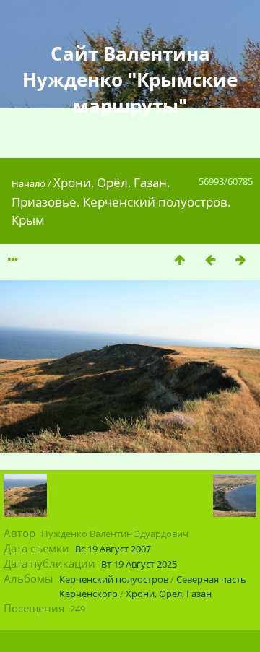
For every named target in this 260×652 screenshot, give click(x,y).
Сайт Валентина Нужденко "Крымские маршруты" (130, 79)
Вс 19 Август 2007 (113, 548)
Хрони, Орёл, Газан (169, 593)
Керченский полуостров (113, 579)
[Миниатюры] (180, 259)
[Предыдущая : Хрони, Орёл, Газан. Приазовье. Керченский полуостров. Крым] (210, 259)
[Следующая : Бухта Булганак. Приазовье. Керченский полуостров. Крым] (240, 259)
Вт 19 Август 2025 (139, 563)
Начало (29, 183)
